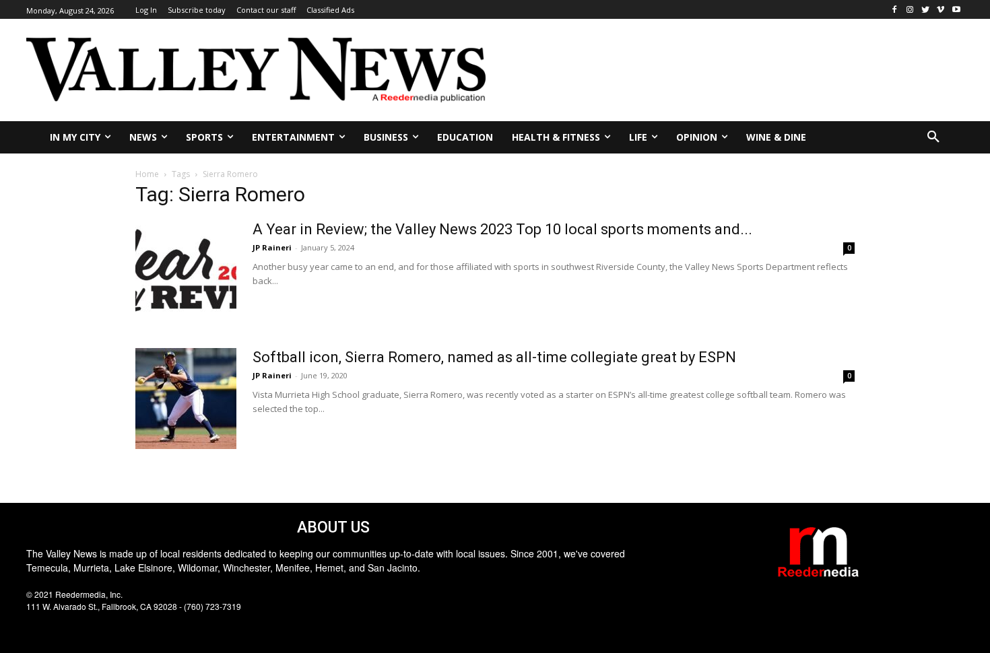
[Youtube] (956, 10)
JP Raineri (272, 247)
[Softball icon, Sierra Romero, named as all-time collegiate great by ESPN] (185, 398)
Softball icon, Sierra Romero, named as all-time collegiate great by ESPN (494, 357)
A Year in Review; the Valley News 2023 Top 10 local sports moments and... (502, 229)
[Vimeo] (940, 10)
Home (147, 174)
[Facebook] (894, 10)
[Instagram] (910, 10)
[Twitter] (925, 10)
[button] (933, 137)
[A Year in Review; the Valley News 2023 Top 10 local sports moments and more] (185, 270)
